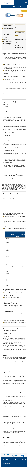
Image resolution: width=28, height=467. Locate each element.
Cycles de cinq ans (6, 37)
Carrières (3, 459)
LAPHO (11, 463)
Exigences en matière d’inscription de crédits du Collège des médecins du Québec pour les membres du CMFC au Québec (20, 40)
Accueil (2, 9)
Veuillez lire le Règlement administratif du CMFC (10, 448)
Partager (24, 10)
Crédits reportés (17, 29)
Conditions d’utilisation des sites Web (6, 463)
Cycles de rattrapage (6, 39)
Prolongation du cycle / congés (7, 41)
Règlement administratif (19, 47)
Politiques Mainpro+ (18, 9)
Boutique (7, 459)
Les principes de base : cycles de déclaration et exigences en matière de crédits (8, 25)
